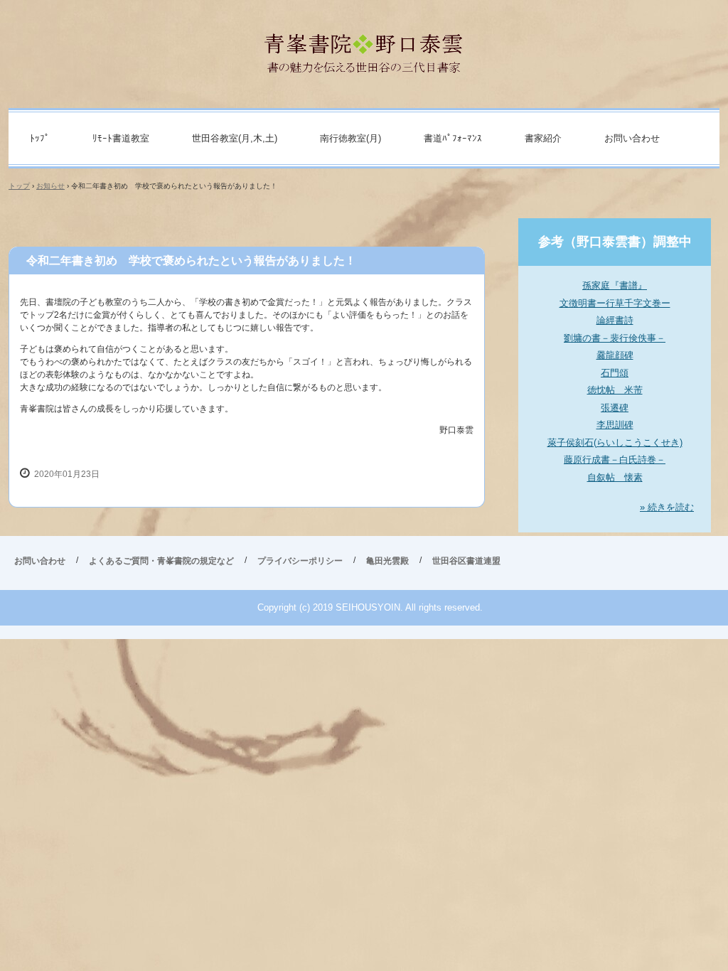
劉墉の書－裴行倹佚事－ (614, 338)
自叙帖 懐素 (615, 477)
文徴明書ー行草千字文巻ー (615, 303)
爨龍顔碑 (614, 355)
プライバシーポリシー (300, 561)
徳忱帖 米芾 (615, 390)
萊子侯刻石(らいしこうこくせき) (614, 442)
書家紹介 (543, 138)
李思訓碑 (614, 424)
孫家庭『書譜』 (614, 285)
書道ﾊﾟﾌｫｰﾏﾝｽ (453, 138)
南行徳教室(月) (350, 138)
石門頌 (614, 373)
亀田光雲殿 (387, 561)
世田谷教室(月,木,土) (234, 138)
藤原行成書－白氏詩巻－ (614, 459)
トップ (19, 186)
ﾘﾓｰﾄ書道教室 (120, 138)
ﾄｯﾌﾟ (40, 138)
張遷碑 (614, 407)
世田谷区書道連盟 (466, 561)
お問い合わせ (632, 138)
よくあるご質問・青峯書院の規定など (161, 561)
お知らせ (50, 186)
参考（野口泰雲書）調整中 (615, 242)
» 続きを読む (667, 507)
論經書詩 (614, 320)
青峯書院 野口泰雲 (364, 47)
